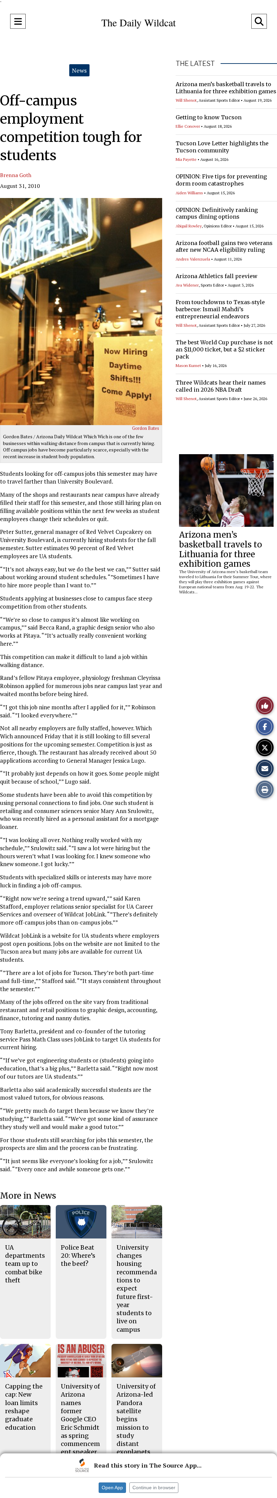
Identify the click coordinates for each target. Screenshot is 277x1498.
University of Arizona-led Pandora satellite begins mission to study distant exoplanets (136, 1419)
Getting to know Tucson (209, 117)
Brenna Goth (15, 175)
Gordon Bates (145, 428)
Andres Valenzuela (193, 259)
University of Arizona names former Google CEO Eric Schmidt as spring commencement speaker (80, 1419)
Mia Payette (186, 159)
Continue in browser (153, 1487)
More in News (28, 1195)
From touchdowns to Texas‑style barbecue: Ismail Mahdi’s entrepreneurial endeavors (220, 309)
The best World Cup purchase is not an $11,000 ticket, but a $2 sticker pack (224, 349)
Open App (112, 1487)
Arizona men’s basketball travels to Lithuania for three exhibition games (226, 88)
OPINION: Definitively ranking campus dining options (217, 213)
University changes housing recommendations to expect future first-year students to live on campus (137, 1288)
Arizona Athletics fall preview (216, 276)
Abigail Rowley (189, 225)
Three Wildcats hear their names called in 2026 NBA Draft (221, 386)
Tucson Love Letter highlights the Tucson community (222, 147)
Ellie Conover (188, 126)
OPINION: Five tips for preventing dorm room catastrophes (221, 180)
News (79, 70)
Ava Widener (187, 285)
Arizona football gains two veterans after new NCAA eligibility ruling (224, 246)
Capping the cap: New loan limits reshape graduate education (24, 1406)
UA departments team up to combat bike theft (25, 1264)
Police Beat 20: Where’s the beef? (78, 1256)
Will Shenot (186, 100)
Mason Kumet (188, 365)
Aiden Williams (189, 192)
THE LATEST (195, 63)
